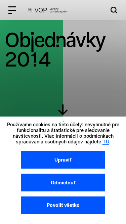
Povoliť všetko (63, 205)
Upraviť (63, 160)
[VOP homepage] (47, 10)
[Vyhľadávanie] (114, 10)
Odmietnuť (63, 182)
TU (105, 141)
